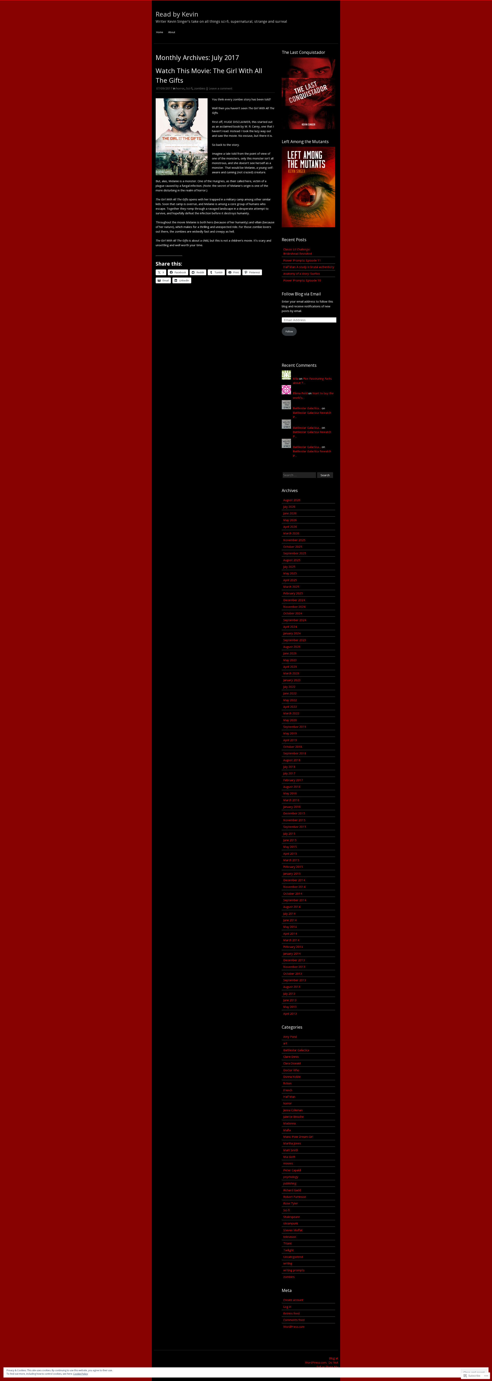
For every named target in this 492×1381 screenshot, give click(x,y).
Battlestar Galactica (296, 1050)
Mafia (287, 1130)
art (285, 1043)
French (287, 1090)
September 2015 (294, 827)
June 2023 (290, 653)
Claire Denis (291, 1056)
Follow (289, 331)
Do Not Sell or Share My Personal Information (324, 1366)
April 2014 (290, 933)
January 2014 (292, 953)
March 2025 (291, 587)
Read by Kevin (177, 14)
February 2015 (293, 867)
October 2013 (292, 973)
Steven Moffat (293, 1230)
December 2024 (294, 600)
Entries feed (291, 1313)
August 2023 (291, 647)
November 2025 (294, 540)
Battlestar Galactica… (307, 408)
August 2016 (291, 787)
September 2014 (294, 900)
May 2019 (290, 733)
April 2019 (290, 740)
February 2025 (293, 593)
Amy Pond (290, 1036)
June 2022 (290, 693)
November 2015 (294, 820)
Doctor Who (291, 1070)
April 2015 (290, 853)
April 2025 (290, 580)
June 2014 (290, 920)
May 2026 (290, 520)
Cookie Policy (80, 1373)
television (289, 1237)
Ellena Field (300, 393)
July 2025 (289, 567)
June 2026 (290, 513)
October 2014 (292, 893)
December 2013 (294, 960)
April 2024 (290, 627)
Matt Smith (290, 1150)
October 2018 (292, 747)
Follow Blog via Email (301, 294)
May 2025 (290, 573)
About (171, 32)
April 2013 (290, 1013)
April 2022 (290, 707)
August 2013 (291, 987)
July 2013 (289, 993)
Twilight (288, 1250)
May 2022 (290, 700)
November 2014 (294, 887)
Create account (293, 1300)
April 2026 (290, 527)
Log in (287, 1306)
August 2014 (291, 907)
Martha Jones (292, 1143)
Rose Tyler (290, 1203)
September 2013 (294, 980)
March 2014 (291, 940)
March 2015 (291, 860)
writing (287, 1263)
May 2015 (290, 847)
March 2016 (291, 800)
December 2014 (294, 880)
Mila (295, 378)
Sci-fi (189, 88)
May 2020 (290, 720)
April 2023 (290, 667)
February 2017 (293, 780)
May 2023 (290, 660)
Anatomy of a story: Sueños (301, 273)
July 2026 (289, 507)
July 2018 (289, 767)
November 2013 (294, 967)
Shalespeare (291, 1217)
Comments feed (294, 1320)
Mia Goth (289, 1157)
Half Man (289, 1096)
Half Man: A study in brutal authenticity (308, 267)
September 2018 (294, 753)
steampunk (290, 1223)
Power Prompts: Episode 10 (302, 280)
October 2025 (292, 547)
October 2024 (292, 613)
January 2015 (292, 873)
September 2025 (294, 553)
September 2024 (294, 620)
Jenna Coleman (293, 1110)
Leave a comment (220, 88)
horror (180, 88)
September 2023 (294, 640)
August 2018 (291, 760)
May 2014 (290, 927)
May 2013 (290, 1007)
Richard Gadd (292, 1190)
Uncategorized (293, 1257)
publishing (289, 1183)
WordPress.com (294, 1326)
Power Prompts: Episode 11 (302, 260)
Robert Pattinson (294, 1197)
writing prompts (294, 1270)
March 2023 (291, 673)
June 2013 (290, 1000)
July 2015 (289, 833)
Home (159, 32)
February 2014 (293, 947)
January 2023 (292, 680)
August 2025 (291, 560)
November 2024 (294, 607)
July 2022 (289, 687)
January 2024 (292, 633)
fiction (287, 1083)
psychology (290, 1177)
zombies (199, 88)
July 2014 (289, 913)
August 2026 (291, 500)
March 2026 (291, 533)
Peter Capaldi (292, 1170)
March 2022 (291, 713)
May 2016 (290, 793)
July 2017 (289, 773)
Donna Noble (292, 1076)
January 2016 (292, 807)
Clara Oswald (292, 1063)
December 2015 (294, 813)
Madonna (289, 1123)
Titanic (287, 1243)
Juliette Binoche (293, 1116)
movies (288, 1163)
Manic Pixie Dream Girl (298, 1136)
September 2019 (294, 727)
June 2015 (290, 840)
